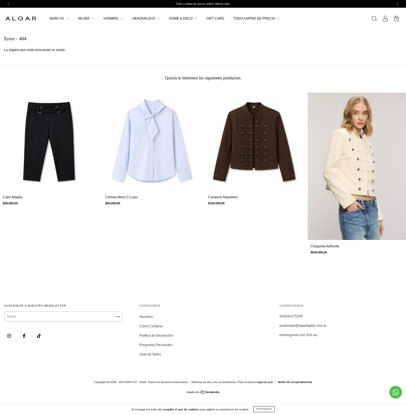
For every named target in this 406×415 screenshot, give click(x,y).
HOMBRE (111, 18)
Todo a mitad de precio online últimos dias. (203, 3)
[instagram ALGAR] (9, 336)
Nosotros (146, 317)
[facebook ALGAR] (24, 336)
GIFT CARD (215, 18)
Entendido (264, 409)
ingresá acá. (265, 382)
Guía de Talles (150, 354)
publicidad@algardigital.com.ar (303, 326)
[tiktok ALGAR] (39, 336)
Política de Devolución (156, 336)
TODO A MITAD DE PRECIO (254, 18)
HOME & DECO (181, 18)
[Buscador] (374, 19)
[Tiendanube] (203, 393)
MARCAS (57, 18)
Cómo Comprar (151, 326)
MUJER (84, 18)
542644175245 (291, 316)
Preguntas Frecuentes (156, 345)
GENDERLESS (144, 18)
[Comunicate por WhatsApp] (395, 392)
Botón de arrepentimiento (295, 382)
